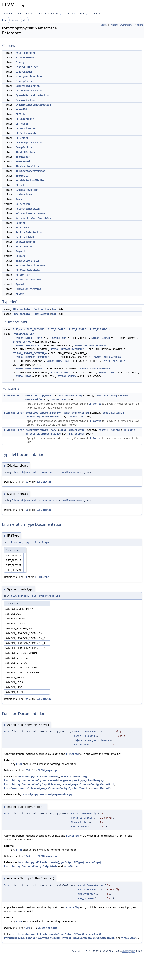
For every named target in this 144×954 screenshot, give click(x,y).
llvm (4, 20)
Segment (20, 251)
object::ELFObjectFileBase (43, 433)
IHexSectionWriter (28, 166)
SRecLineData (21, 313)
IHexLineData (21, 309)
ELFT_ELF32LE (35, 329)
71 (25, 577)
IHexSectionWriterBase (30, 171)
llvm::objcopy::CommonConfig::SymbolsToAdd (59, 788)
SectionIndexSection (29, 232)
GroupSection (24, 147)
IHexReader (23, 156)
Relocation (23, 204)
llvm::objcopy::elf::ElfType (30, 542)
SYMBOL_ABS (59, 337)
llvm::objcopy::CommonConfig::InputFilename (32, 784)
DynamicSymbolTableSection (33, 104)
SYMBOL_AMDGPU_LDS (28, 345)
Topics (38, 13)
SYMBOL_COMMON (100, 337)
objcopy (15, 20)
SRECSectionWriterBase (30, 265)
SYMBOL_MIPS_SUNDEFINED (95, 368)
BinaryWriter (24, 81)
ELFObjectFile (25, 119)
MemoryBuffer (33, 399)
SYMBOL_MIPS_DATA (114, 361)
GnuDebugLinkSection (29, 142)
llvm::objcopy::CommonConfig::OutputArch (88, 784)
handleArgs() (96, 780)
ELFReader (22, 123)
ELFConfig (110, 395)
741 (26, 698)
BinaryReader (24, 71)
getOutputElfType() (75, 780)
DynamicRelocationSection (32, 95)
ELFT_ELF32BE (77, 329)
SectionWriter (25, 246)
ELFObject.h (43, 481)
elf (24, 20)
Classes (69, 13)
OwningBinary (24, 194)
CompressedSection (28, 86)
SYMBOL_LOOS (106, 372)
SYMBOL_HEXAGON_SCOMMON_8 (32, 357)
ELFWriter (22, 137)
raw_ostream (58, 399)
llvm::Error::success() (16, 788)
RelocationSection (28, 208)
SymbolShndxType (23, 334)
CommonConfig (73, 395)
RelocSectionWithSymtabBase (34, 218)
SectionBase (23, 227)
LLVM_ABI (9, 395)
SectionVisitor (25, 241)
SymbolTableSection (28, 289)
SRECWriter (23, 274)
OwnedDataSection (27, 189)
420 (26, 509)
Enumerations (126, 25)
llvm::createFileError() (74, 776)
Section (20, 222)
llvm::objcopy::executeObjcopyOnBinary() (47, 794)
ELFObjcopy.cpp (47, 770)
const (59, 395)
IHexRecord (23, 161)
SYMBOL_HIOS (23, 376)
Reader (20, 199)
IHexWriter (23, 175)
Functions (138, 25)
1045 (27, 856)
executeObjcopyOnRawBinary (43, 412)
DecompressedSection (29, 90)
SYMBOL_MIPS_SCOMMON (29, 368)
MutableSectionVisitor (30, 180)
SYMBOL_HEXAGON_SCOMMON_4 (30, 353)
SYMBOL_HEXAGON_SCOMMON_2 (67, 349)
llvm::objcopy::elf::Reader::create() (38, 776)
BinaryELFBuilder (27, 67)
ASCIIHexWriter (25, 52)
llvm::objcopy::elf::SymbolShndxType (35, 595)
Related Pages (24, 13)
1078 (27, 770)
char (53, 309)
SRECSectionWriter (28, 260)
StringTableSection (28, 279)
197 (26, 481)
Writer (20, 293)
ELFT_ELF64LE (56, 329)
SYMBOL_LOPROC (22, 341)
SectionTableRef (26, 237)
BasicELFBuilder (26, 57)
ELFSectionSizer (26, 128)
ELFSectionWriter (27, 133)
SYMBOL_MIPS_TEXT (58, 361)
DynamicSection (25, 100)
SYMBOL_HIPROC (60, 372)
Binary (20, 62)
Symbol (20, 284)
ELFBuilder (23, 109)
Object (20, 185)
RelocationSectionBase (30, 213)
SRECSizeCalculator (28, 270)
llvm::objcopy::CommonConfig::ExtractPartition (33, 780)
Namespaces (52, 13)
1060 (27, 927)
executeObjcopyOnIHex (39, 395)
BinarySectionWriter (29, 76)
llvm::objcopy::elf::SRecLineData (34, 500)
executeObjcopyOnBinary (40, 429)
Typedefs (114, 25)
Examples (96, 13)
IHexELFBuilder (25, 152)
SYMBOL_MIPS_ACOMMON (107, 357)
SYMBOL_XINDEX (67, 376)
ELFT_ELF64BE (98, 329)
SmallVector (41, 309)
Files (82, 13)
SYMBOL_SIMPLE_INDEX (29, 337)
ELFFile (20, 114)
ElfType (18, 329)
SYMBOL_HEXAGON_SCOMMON (90, 345)
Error (20, 395)
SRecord (20, 256)
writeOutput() (102, 788)
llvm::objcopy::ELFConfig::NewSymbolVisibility (32, 937)
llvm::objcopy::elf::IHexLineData (34, 472)
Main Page (8, 13)
